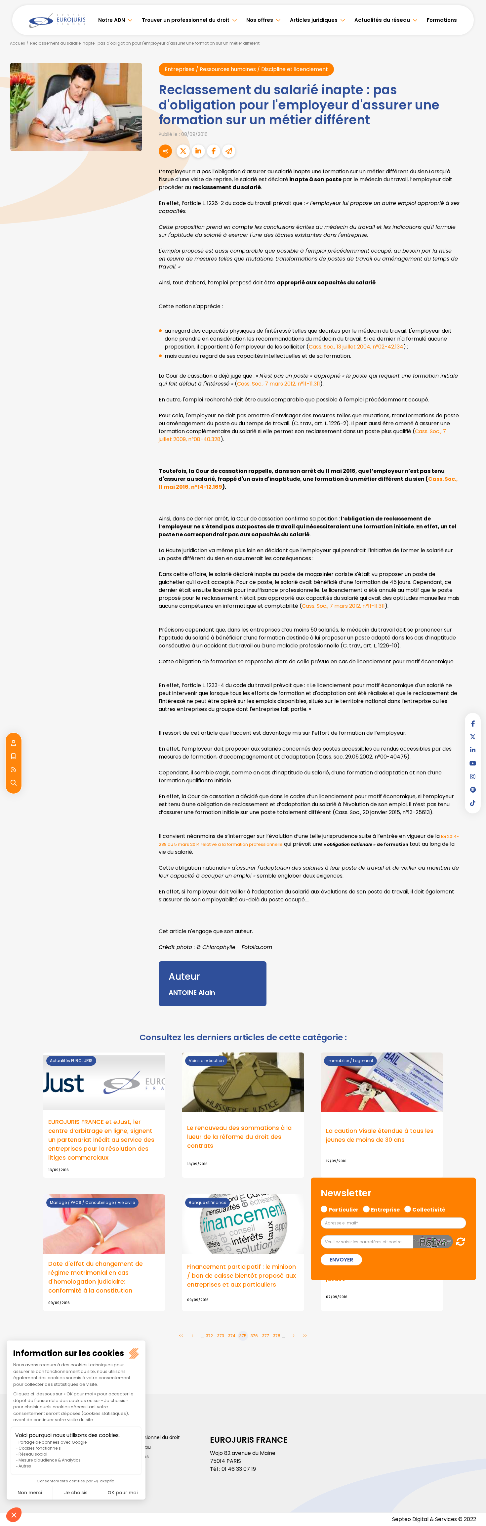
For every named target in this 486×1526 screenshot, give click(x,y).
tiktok (472, 803)
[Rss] (13, 769)
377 (265, 1336)
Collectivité (428, 1209)
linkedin (472, 750)
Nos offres (259, 20)
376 (254, 1336)
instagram (472, 776)
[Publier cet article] (183, 151)
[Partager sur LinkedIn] (198, 151)
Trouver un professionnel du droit (185, 20)
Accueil (17, 43)
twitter (472, 736)
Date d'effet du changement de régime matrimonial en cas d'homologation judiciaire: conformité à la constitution (95, 1277)
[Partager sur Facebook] (213, 151)
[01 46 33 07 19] (13, 756)
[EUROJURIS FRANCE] (57, 20)
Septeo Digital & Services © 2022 (434, 1519)
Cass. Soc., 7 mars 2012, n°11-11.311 (278, 384)
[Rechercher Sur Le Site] (13, 783)
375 (243, 1336)
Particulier (343, 1209)
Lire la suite (104, 1115)
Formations (442, 20)
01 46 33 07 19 (239, 1469)
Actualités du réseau (382, 20)
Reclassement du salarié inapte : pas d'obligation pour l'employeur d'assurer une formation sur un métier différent (145, 43)
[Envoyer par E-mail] (228, 151)
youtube (472, 763)
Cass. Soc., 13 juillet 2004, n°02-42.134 (356, 347)
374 (231, 1336)
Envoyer (341, 1259)
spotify (472, 789)
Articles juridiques (314, 20)
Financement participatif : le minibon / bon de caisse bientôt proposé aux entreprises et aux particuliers (241, 1275)
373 (220, 1336)
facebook (472, 723)
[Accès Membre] (13, 743)
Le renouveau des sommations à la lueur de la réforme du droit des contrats (239, 1137)
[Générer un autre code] (459, 1241)
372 (209, 1336)
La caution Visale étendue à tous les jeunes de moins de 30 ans (379, 1135)
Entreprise (385, 1209)
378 (276, 1336)
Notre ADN (111, 20)
